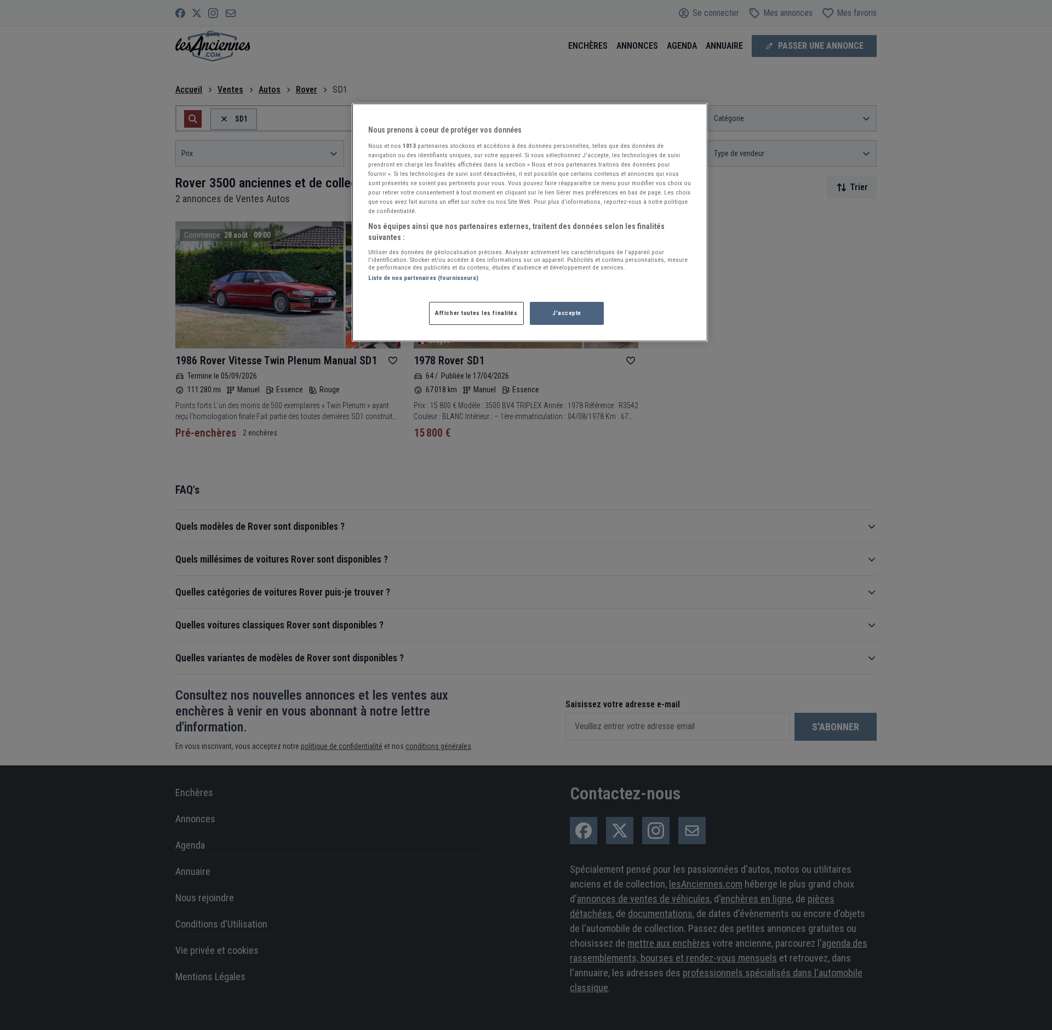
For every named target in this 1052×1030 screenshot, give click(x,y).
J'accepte (566, 313)
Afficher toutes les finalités (476, 313)
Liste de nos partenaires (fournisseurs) (423, 278)
